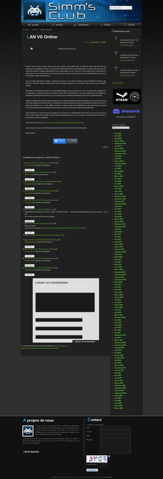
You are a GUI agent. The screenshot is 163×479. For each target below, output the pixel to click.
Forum (131, 25)
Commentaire (40, 290)
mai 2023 (117, 168)
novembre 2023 (120, 163)
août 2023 (117, 166)
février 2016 (118, 269)
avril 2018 (117, 214)
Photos (107, 25)
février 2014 (118, 305)
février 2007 (118, 380)
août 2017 (117, 229)
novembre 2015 (120, 274)
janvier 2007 (118, 383)
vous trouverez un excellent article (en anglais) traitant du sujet (63, 123)
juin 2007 (117, 373)
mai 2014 (117, 300)
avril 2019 (117, 189)
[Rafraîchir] (109, 456)
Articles (59, 25)
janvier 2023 (118, 171)
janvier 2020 (118, 186)
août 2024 (117, 156)
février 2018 (118, 219)
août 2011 (117, 327)
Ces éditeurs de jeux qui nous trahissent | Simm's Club (46, 235)
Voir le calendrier (117, 83)
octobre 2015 (119, 277)
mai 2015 (117, 287)
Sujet (88, 436)
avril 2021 (117, 181)
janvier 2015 (118, 297)
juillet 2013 (118, 307)
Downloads (83, 25)
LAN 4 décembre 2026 (127, 75)
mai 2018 (117, 211)
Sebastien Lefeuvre (51, 181)
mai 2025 (117, 146)
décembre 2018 (120, 196)
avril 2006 (117, 403)
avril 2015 (117, 290)
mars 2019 (118, 191)
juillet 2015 (118, 282)
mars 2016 (118, 267)
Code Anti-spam (91, 464)
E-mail (37, 324)
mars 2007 (118, 378)
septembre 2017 (120, 227)
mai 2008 (117, 360)
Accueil (35, 25)
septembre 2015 (120, 280)
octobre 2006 (119, 390)
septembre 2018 (120, 204)
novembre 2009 (120, 345)
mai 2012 (117, 320)
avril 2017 (117, 239)
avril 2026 (117, 138)
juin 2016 (117, 259)
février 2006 (118, 408)
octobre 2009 (119, 348)
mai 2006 (117, 401)
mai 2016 (117, 262)
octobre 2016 (119, 249)
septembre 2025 (120, 143)
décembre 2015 (120, 272)
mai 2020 (117, 184)
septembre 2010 (120, 335)
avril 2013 (117, 312)
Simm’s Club (29, 174)
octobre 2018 (119, 201)
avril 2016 (117, 264)
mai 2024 (117, 158)
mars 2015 (118, 292)
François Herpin (49, 200)
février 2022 (118, 176)
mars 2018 (118, 216)
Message (89, 440)
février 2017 (118, 244)
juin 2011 (117, 330)
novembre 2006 (120, 388)
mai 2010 (117, 338)
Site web (38, 333)
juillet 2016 (118, 257)
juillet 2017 (118, 232)
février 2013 (118, 315)
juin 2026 (117, 133)
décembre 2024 (120, 151)
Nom (37, 316)
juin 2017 (117, 234)
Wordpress (110, 477)
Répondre (29, 170)
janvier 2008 (118, 365)
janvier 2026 (118, 141)
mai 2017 (117, 237)
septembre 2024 (120, 153)
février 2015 (118, 295)
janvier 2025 (118, 148)
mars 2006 (118, 406)
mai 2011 (117, 332)
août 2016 (117, 254)
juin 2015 (117, 285)
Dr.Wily (103, 42)
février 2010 (118, 340)
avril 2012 (117, 322)
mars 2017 (118, 242)
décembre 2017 (120, 224)
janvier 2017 (118, 247)
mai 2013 (117, 310)
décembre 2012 (120, 317)
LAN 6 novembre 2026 (127, 60)
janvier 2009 (118, 355)
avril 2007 (117, 375)
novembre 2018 (120, 199)
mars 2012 (118, 325)
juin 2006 (117, 398)
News (35, 30)
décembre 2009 (120, 343)
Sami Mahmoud (50, 191)
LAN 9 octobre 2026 (126, 45)
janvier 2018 (118, 221)
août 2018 (117, 206)
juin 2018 (117, 209)
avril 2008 (117, 363)
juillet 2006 (118, 396)
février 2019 (118, 194)
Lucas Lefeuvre (50, 163)
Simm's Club (49, 172)
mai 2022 (117, 174)
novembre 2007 (120, 368)
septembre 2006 (120, 393)
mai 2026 (117, 136)
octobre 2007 (119, 370)
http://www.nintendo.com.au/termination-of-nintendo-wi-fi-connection (64, 228)
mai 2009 (117, 353)
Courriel (89, 432)
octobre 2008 (119, 358)
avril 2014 (117, 302)
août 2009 (117, 350)
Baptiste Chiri (48, 209)
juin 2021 (117, 179)
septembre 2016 (120, 252)
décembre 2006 (120, 385)
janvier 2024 (118, 161)
